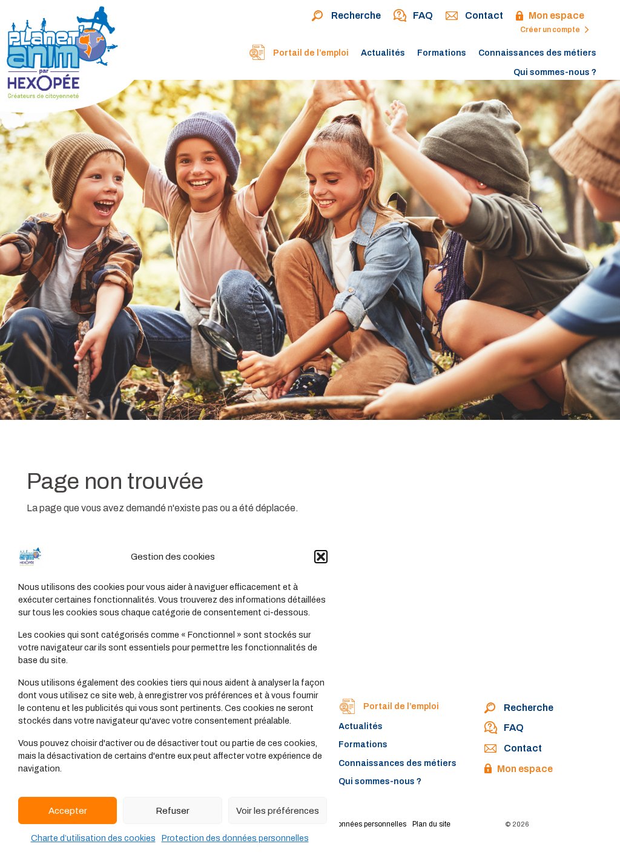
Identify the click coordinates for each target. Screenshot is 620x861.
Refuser (173, 811)
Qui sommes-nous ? (554, 72)
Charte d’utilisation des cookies (93, 838)
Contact (484, 15)
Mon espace (556, 15)
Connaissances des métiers (537, 52)
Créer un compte (550, 29)
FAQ (423, 15)
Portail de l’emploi (310, 52)
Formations (441, 52)
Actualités (383, 52)
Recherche (356, 15)
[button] (321, 557)
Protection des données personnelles (235, 838)
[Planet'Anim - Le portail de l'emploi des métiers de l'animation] (72, 59)
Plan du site (431, 824)
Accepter (67, 811)
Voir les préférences (277, 811)
